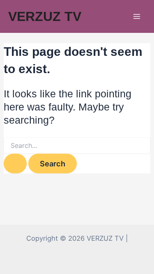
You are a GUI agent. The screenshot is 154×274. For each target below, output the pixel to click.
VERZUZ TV (44, 16)
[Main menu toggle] (136, 16)
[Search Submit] (15, 163)
